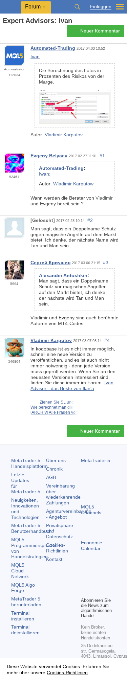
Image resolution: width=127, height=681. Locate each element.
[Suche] (77, 7)
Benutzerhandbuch (31, 528)
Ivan (35, 56)
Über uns (56, 460)
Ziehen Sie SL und (57, 402)
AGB (51, 477)
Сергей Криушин (50, 262)
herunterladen (26, 601)
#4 (107, 340)
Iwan (44, 174)
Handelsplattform (29, 463)
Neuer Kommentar (100, 30)
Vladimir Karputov (64, 134)
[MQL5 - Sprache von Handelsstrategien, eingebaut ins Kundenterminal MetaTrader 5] (10, 7)
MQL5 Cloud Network (20, 570)
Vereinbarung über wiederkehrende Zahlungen (63, 494)
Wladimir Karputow (73, 183)
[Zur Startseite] (5, 32)
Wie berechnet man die (51, 407)
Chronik (54, 469)
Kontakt (54, 559)
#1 (102, 155)
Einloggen (100, 6)
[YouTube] (85, 591)
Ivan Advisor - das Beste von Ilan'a (71, 385)
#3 (105, 262)
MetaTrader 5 (95, 460)
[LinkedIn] (96, 591)
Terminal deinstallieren (25, 629)
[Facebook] (85, 580)
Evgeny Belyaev (48, 155)
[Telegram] (96, 580)
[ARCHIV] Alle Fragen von (54, 412)
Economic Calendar (91, 545)
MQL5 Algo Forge (23, 587)
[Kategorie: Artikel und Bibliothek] (13, 33)
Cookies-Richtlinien (57, 547)
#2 (90, 220)
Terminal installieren (22, 615)
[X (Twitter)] (107, 580)
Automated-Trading (52, 48)
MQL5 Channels (91, 509)
